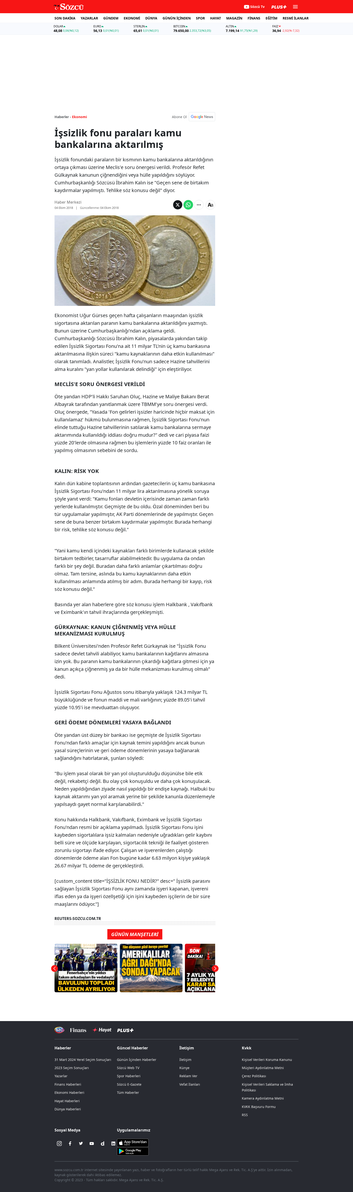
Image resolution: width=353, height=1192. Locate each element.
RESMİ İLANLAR (296, 18)
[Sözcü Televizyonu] (59, 1030)
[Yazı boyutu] (210, 205)
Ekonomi (79, 117)
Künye (184, 1067)
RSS (245, 1115)
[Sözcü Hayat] (101, 1030)
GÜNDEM (110, 18)
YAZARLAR (89, 18)
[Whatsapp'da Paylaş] (188, 205)
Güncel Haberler (132, 1048)
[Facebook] (70, 1143)
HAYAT (215, 18)
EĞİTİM (271, 18)
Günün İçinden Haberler (136, 1059)
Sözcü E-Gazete (129, 1084)
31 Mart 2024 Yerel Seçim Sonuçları (83, 1059)
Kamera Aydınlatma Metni (263, 1098)
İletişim (185, 1059)
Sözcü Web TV (128, 1067)
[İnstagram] (59, 1143)
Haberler (63, 1048)
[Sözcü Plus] (125, 1030)
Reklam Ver (188, 1076)
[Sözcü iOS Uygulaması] (133, 1142)
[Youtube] (92, 1143)
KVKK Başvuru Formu (259, 1106)
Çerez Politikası (254, 1076)
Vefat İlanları (189, 1084)
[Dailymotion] (102, 1143)
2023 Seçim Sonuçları (72, 1067)
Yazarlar (61, 1076)
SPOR (200, 18)
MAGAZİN (234, 18)
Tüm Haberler (128, 1092)
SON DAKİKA (65, 18)
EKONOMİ (132, 18)
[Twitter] (81, 1143)
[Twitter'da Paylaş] (178, 205)
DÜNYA (151, 18)
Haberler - (63, 117)
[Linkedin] (113, 1143)
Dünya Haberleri (68, 1109)
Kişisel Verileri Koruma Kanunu (267, 1059)
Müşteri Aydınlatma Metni (263, 1067)
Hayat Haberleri (67, 1101)
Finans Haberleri (68, 1084)
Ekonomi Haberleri (69, 1092)
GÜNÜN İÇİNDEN (177, 18)
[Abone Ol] (202, 116)
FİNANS (254, 18)
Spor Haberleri (128, 1076)
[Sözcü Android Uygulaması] (133, 1151)
